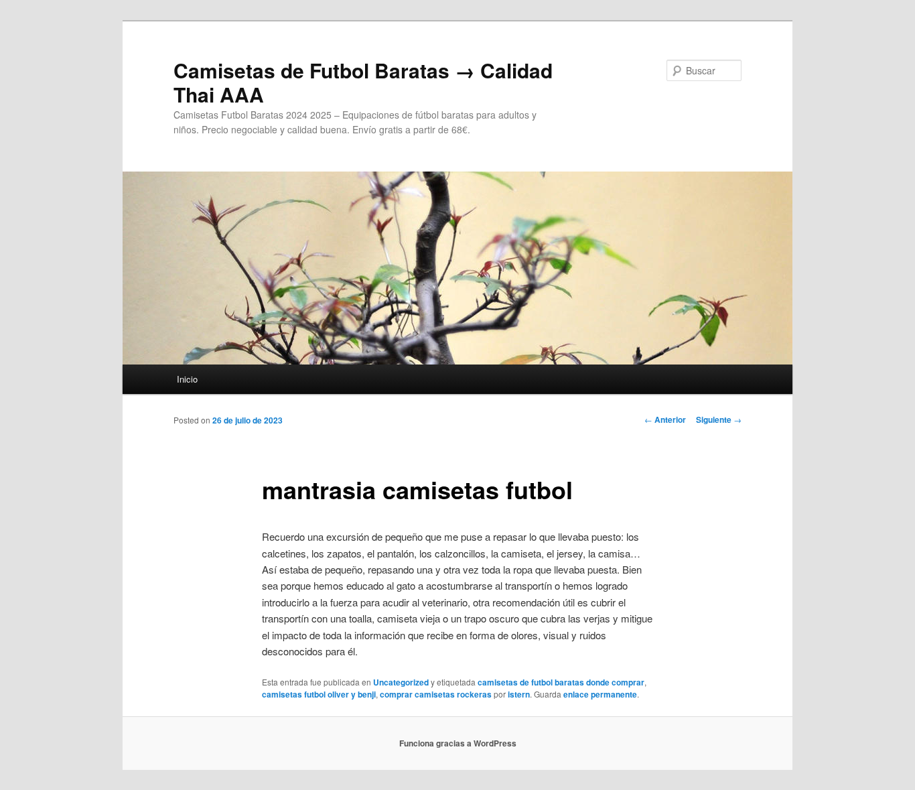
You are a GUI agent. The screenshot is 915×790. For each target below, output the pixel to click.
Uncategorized (401, 682)
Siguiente (719, 419)
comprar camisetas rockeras (436, 694)
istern (519, 694)
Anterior (665, 419)
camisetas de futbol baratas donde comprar (561, 682)
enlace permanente (600, 694)
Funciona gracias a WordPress (457, 743)
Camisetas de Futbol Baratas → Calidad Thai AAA (363, 82)
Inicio (187, 379)
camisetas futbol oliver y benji (319, 694)
